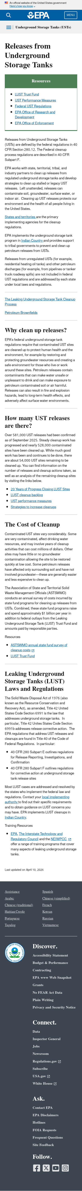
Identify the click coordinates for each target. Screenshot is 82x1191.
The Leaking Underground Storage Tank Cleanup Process (40, 302)
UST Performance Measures (35, 100)
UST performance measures (31, 501)
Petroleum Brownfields (21, 312)
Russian (47, 918)
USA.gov (39, 1076)
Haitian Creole (15, 911)
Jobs (36, 1046)
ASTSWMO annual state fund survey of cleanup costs (39, 648)
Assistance (12, 891)
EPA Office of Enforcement (34, 123)
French (47, 905)
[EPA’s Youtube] (56, 1168)
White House (43, 1083)
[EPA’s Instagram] (65, 1168)
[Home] (38, 15)
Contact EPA (43, 1108)
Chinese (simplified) (56, 898)
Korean (47, 911)
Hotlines (39, 1122)
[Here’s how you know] (41, 5)
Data (36, 1031)
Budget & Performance (50, 963)
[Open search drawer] (8, 15)
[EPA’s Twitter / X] (46, 1168)
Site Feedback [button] (43, 1145)
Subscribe (40, 1069)
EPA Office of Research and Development (35, 115)
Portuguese (12, 918)
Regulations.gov (45, 1061)
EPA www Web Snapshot (52, 978)
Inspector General (47, 1039)
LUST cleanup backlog (27, 495)
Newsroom (41, 1054)
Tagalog (10, 925)
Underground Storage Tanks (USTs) (43, 27)
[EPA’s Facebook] (37, 1168)
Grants (38, 985)
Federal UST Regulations (33, 106)
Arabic (9, 898)
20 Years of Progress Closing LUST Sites (40, 489)
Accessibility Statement (50, 955)
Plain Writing (43, 1000)
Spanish (47, 891)
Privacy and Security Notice (54, 1007)
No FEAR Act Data (47, 993)
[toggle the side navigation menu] (9, 27)
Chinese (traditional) (19, 905)
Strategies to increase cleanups (33, 507)
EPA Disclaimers (46, 1115)
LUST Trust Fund (27, 94)
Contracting (42, 970)
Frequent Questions (48, 1137)
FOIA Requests (44, 1130)
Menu (71, 15)
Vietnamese (50, 925)
